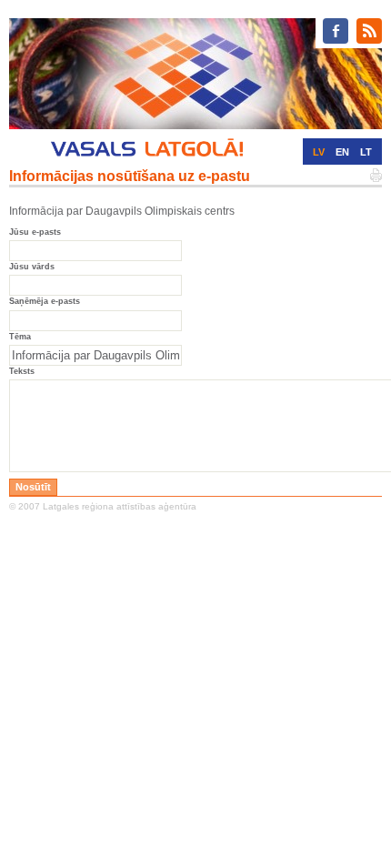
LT (366, 151)
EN (342, 151)
